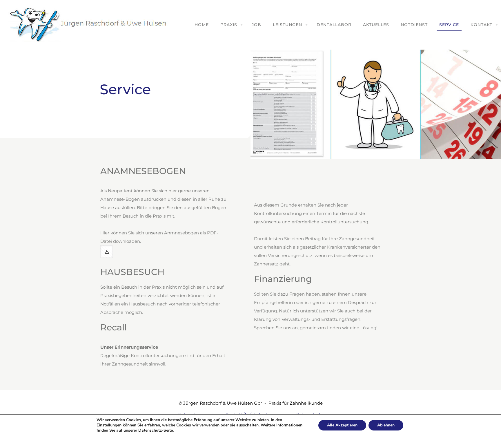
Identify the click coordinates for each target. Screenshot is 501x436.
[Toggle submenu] (241, 25)
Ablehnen (386, 425)
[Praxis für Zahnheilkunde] (87, 24)
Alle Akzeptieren (342, 425)
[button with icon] (106, 251)
